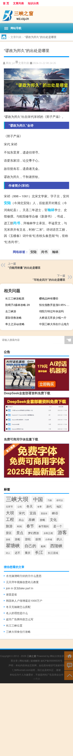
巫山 (21, 520)
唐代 (49, 506)
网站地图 (24, 660)
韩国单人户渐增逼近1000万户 (24, 600)
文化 (53, 519)
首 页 (6, 3)
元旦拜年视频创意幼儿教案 (22, 582)
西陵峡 (56, 545)
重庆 (27, 553)
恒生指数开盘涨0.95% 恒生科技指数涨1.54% (55, 305)
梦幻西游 (33, 533)
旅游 (9, 526)
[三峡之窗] (36, 14)
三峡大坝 (17, 499)
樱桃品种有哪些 (48, 298)
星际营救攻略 (13, 317)
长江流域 (53, 553)
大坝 (10, 512)
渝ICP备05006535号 (51, 660)
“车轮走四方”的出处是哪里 (49, 279)
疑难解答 (35, 660)
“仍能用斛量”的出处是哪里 (24, 267)
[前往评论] (68, 665)
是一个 (57, 526)
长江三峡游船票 (14, 298)
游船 (17, 539)
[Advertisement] (36, 719)
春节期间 (44, 526)
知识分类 (33, 3)
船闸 (43, 546)
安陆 (7, 202)
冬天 (29, 506)
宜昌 (33, 512)
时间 (19, 526)
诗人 (8, 552)
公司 (20, 506)
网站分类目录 (57, 656)
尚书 (16, 222)
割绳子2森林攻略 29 (17, 305)
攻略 (42, 520)
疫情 (38, 539)
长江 (39, 552)
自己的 (30, 545)
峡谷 (55, 513)
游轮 (28, 539)
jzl (13, 63)
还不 (17, 553)
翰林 (51, 209)
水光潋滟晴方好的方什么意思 (23, 576)
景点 (19, 532)
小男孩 (36, 678)
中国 (38, 498)
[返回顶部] (68, 675)
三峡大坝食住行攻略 (18, 631)
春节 (30, 525)
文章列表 (18, 3)
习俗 (49, 500)
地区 (59, 506)
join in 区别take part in (19, 588)
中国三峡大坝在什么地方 (54, 324)
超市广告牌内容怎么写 (19, 619)
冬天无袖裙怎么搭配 (18, 607)
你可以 (59, 500)
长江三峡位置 (14, 625)
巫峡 (31, 519)
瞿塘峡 (13, 545)
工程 (10, 519)
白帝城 (49, 539)
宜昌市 (44, 513)
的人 (59, 539)
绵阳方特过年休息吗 (51, 311)
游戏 (8, 539)
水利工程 (48, 533)
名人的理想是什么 (17, 613)
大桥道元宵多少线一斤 (52, 317)
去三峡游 (10, 311)
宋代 (22, 513)
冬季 (39, 506)
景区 (9, 533)
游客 (62, 532)
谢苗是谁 (11, 594)
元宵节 (9, 506)
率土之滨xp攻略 (15, 324)
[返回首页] (68, 655)
